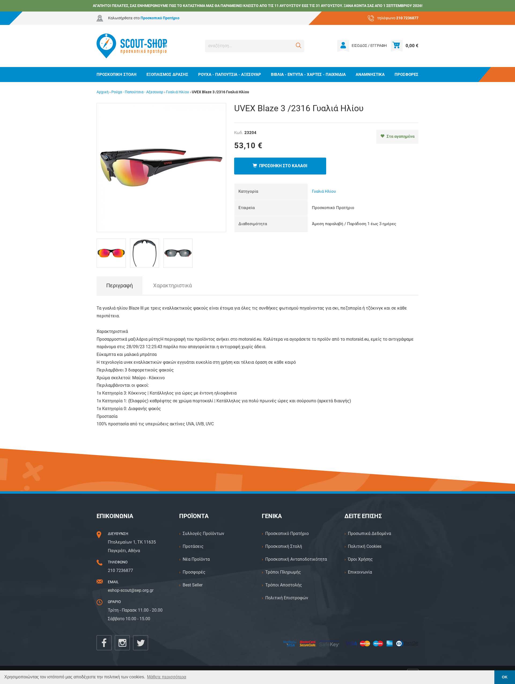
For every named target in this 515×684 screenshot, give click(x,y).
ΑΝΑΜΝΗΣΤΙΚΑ (370, 74)
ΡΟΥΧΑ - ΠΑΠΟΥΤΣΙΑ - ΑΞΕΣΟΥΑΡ (229, 74)
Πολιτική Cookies (364, 546)
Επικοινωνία (360, 572)
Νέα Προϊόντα (196, 559)
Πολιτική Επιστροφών (286, 597)
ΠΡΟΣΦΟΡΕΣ (406, 74)
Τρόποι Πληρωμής (283, 572)
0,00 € (412, 45)
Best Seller (193, 585)
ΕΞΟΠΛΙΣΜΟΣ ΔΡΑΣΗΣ (167, 74)
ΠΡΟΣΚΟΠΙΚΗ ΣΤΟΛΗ (117, 74)
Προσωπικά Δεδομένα (369, 533)
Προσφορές (194, 572)
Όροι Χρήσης (360, 559)
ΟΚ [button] (504, 677)
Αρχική (103, 92)
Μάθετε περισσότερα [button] (166, 677)
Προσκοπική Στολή (283, 546)
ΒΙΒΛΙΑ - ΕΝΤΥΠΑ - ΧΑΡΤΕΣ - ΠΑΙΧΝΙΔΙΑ (308, 74)
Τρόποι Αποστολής (283, 585)
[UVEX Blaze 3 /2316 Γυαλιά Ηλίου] (161, 167)
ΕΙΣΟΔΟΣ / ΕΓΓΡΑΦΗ (369, 45)
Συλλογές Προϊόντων (203, 533)
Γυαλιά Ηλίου (177, 92)
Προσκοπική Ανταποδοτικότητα (296, 559)
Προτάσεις (193, 546)
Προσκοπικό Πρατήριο (287, 533)
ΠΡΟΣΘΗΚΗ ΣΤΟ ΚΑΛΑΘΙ (282, 165)
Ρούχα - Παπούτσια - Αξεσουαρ (137, 92)
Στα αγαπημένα (399, 136)
